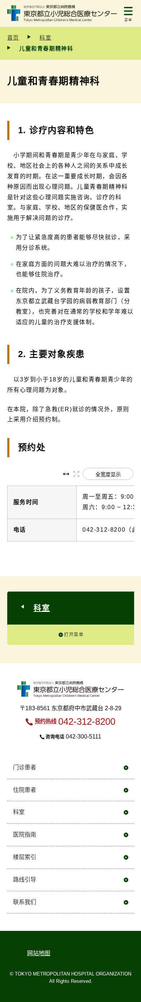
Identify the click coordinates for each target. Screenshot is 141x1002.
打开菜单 (74, 634)
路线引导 (24, 879)
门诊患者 (24, 767)
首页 (13, 37)
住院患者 (24, 790)
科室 (45, 37)
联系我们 (24, 902)
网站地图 (38, 953)
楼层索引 (24, 857)
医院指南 (24, 834)
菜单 (128, 20)
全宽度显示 (108, 474)
